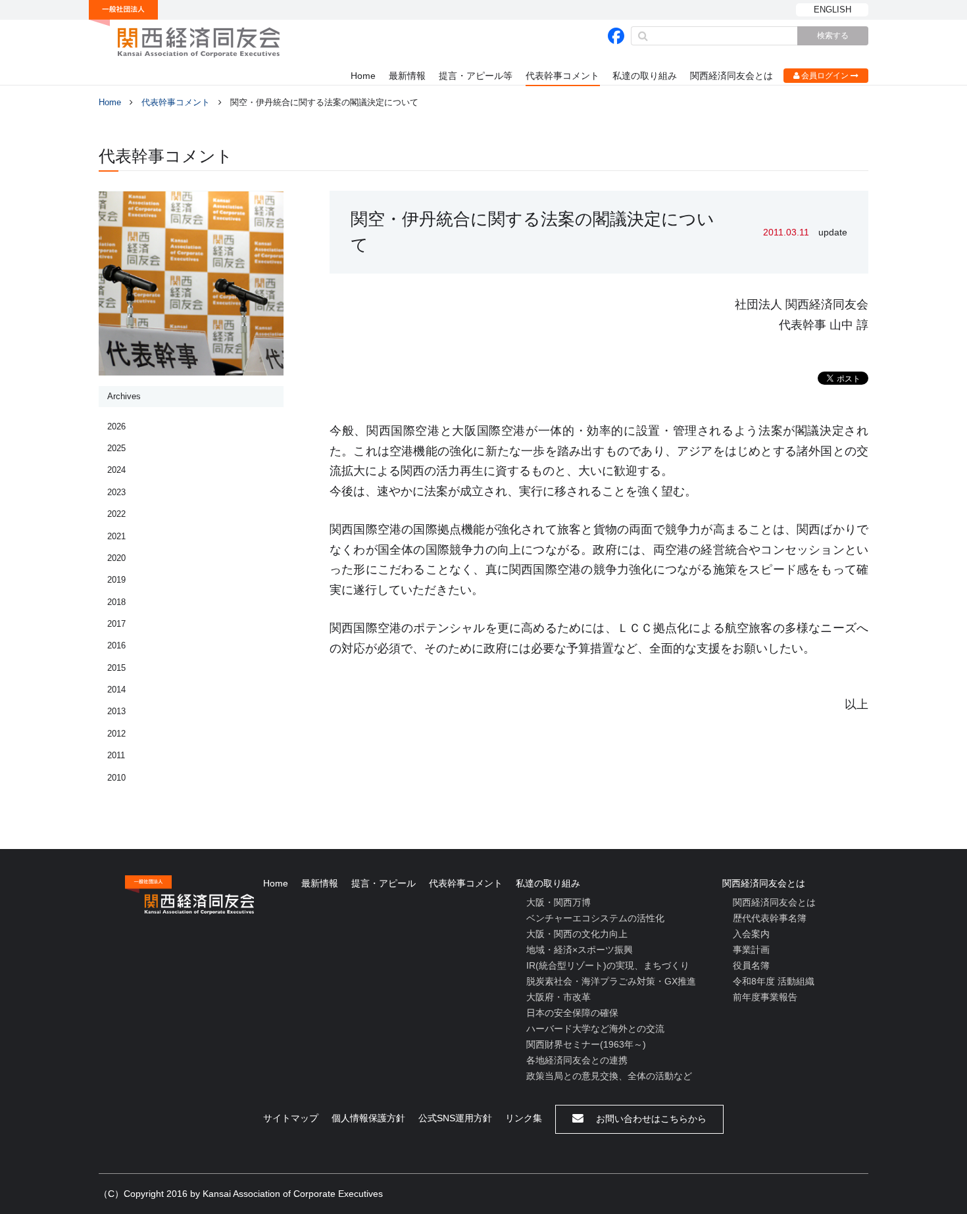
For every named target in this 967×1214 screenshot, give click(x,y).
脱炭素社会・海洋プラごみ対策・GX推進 (611, 981)
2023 (116, 492)
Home (363, 75)
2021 (116, 536)
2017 (116, 624)
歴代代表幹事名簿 (769, 918)
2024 (116, 470)
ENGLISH (832, 9)
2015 (116, 668)
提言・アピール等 (475, 75)
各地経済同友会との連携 (577, 1060)
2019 (116, 580)
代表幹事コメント (562, 75)
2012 (116, 734)
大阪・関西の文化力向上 (577, 934)
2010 (116, 778)
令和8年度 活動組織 (773, 981)
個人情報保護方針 (368, 1118)
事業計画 (751, 949)
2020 (116, 558)
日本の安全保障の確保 (572, 1013)
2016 (116, 645)
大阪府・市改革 (558, 997)
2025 (116, 448)
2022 (116, 514)
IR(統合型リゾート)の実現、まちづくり (607, 965)
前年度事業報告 (765, 997)
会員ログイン (825, 75)
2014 (116, 689)
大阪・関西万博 (558, 902)
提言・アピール (383, 883)
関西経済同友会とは (731, 75)
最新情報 (407, 75)
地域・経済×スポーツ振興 (579, 949)
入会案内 (751, 934)
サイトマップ (290, 1118)
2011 (116, 755)
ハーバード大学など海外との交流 (595, 1028)
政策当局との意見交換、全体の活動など (609, 1076)
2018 (116, 602)
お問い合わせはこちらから (650, 1118)
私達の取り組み (644, 75)
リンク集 (523, 1118)
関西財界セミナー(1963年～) (586, 1044)
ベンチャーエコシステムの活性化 (595, 918)
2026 (116, 426)
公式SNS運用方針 (455, 1118)
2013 (116, 711)
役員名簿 (751, 965)
